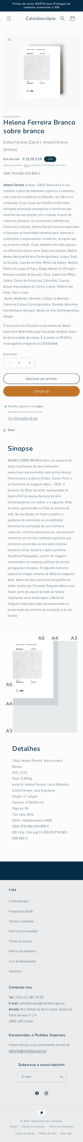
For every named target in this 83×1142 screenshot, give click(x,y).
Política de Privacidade (23, 931)
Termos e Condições (21, 921)
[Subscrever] (61, 1077)
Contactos (15, 971)
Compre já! (41, 391)
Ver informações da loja (23, 418)
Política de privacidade (61, 1126)
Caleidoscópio (38, 1121)
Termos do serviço (25, 1133)
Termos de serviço (20, 941)
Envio (26, 165)
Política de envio (48, 1133)
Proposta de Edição (21, 911)
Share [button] (11, 430)
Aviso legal (66, 1133)
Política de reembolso (22, 951)
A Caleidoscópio (19, 901)
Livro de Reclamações (22, 961)
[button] (9, 18)
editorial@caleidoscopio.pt (28, 1051)
